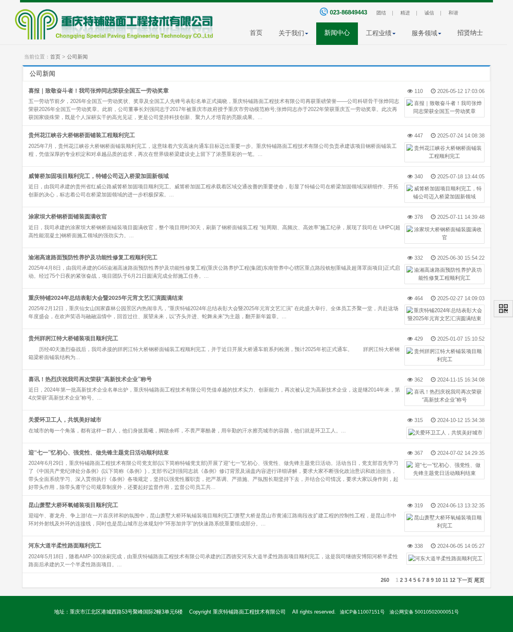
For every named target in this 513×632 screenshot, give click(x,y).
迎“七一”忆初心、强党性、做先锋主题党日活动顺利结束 (98, 452)
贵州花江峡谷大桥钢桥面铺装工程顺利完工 (81, 135)
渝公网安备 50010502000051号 (422, 612)
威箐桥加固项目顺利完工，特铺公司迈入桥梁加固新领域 (98, 176)
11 (445, 580)
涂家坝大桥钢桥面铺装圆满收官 (67, 216)
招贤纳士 (470, 32)
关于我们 (291, 33)
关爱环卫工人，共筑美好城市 (64, 419)
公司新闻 (77, 57)
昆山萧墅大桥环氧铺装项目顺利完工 (73, 505)
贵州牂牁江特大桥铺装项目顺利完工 (73, 338)
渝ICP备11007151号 (361, 612)
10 (438, 580)
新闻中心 (337, 32)
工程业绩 (379, 33)
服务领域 (424, 33)
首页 (256, 32)
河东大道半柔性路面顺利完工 (64, 545)
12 (452, 580)
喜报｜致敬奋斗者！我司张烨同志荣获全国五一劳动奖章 (98, 90)
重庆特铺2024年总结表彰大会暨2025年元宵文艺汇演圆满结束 (105, 297)
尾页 (479, 580)
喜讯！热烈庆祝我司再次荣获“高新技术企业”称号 (90, 379)
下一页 (465, 580)
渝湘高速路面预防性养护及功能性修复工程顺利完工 (93, 257)
